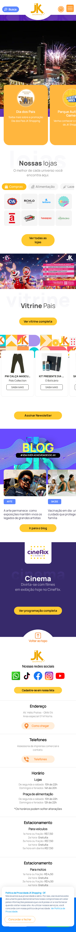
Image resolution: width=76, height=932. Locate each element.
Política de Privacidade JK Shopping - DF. (26, 892)
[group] (26, 115)
